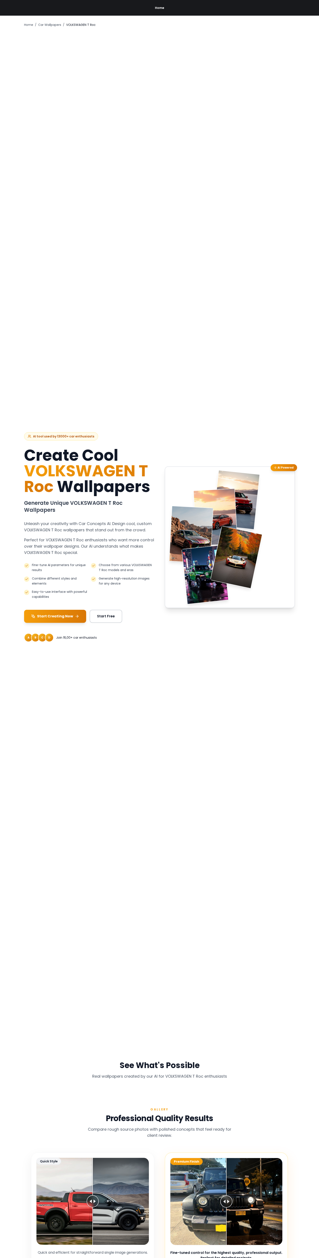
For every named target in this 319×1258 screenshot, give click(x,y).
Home (159, 8)
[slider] (93, 1201)
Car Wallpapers (49, 25)
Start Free (106, 616)
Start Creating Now (55, 616)
